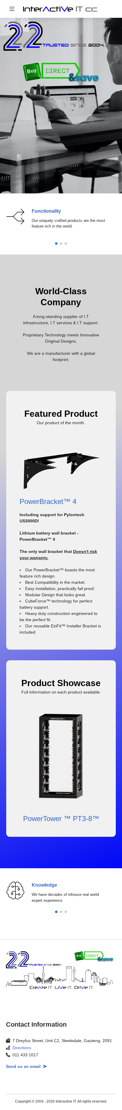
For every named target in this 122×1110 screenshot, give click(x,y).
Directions (21, 1047)
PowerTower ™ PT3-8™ (61, 819)
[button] (56, 243)
